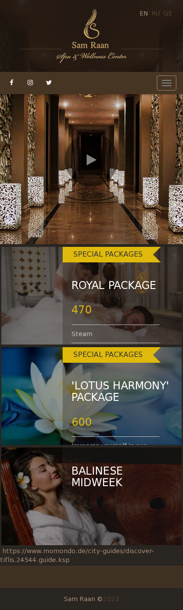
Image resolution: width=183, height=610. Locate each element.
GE (167, 13)
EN (143, 13)
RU (155, 13)
